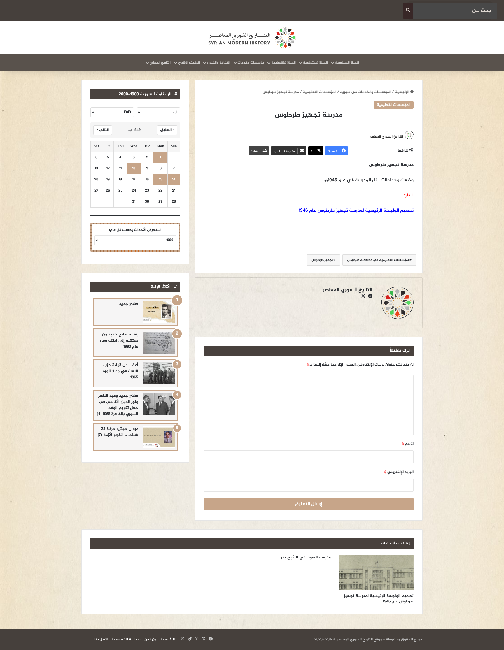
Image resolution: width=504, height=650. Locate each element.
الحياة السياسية (347, 63)
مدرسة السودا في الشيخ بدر (306, 557)
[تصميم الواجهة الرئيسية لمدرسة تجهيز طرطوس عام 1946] (377, 572)
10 (133, 169)
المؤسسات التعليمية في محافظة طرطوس (378, 260)
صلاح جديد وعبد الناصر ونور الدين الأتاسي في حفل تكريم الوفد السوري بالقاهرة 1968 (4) (117, 404)
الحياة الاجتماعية (315, 63)
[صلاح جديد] (159, 312)
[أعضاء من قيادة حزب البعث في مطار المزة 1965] (159, 373)
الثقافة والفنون (218, 63)
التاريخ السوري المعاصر (386, 136)
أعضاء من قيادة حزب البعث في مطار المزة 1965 (120, 371)
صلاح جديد (128, 304)
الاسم (408, 444)
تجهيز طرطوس (322, 260)
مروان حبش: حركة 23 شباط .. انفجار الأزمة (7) (118, 432)
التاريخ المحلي (160, 63)
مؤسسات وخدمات (250, 63)
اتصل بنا (101, 639)
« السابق (167, 130)
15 (160, 180)
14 (173, 180)
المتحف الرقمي (189, 63)
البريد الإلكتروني (399, 472)
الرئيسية (402, 92)
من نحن (150, 639)
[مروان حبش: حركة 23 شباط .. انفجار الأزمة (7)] (159, 437)
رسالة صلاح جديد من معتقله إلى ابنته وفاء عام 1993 (119, 340)
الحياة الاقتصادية (283, 63)
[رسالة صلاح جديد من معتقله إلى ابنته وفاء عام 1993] (159, 343)
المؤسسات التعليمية (319, 92)
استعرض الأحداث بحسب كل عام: (135, 230)
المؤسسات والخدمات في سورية (365, 92)
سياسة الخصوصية (126, 639)
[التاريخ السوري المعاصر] (252, 37)
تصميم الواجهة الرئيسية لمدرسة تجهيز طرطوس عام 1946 (356, 211)
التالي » (103, 130)
